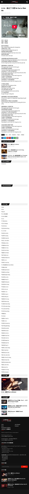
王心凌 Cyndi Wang (5, 308)
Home (2, 5)
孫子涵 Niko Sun (5, 255)
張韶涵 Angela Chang (6, 274)
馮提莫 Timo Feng (5, 369)
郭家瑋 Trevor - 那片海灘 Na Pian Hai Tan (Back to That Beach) (16, 479)
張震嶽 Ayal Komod (5, 269)
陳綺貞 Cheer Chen (5, 359)
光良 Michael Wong (5, 228)
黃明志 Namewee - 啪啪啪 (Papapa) (15, 411)
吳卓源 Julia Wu (5, 233)
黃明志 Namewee (5, 372)
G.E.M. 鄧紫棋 (4, 216)
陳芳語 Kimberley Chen (6, 362)
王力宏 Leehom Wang (6, 306)
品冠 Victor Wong (5, 250)
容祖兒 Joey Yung (5, 262)
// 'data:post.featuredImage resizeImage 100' (4, 402)
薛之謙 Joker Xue (5, 337)
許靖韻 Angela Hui (5, 340)
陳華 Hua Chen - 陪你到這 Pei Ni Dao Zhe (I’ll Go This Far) (17, 485)
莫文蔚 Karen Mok (5, 328)
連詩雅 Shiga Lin (5, 345)
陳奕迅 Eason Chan (5, 352)
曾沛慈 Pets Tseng (5, 284)
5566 (3, 207)
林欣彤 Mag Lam (5, 296)
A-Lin (6, 134)
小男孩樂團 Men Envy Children (7, 264)
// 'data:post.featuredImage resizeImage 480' (10, 384)
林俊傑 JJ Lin (4, 291)
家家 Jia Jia (4, 260)
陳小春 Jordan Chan (6, 355)
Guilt (10, 134)
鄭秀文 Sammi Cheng (6, 347)
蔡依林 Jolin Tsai (5, 333)
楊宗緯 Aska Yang (5, 301)
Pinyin (18, 134)
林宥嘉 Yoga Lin (5, 294)
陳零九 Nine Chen (5, 364)
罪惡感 (5, 5)
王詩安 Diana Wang (5, 311)
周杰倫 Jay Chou (5, 243)
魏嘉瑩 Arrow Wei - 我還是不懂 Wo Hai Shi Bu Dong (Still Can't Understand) (17, 406)
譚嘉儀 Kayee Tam (5, 342)
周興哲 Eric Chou (5, 247)
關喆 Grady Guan (5, 350)
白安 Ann (3, 316)
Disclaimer (17, 426)
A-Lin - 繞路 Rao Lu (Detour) (13, 144)
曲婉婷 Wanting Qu (5, 281)
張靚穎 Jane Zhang (5, 272)
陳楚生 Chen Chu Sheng (6, 357)
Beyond (3, 211)
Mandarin (14, 134)
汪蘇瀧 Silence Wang (6, 303)
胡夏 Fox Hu (4, 320)
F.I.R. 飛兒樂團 (5, 214)
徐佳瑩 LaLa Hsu (5, 277)
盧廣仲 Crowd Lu (5, 318)
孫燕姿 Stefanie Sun (6, 257)
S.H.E (3, 218)
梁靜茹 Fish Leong (5, 299)
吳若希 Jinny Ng (5, 235)
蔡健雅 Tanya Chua (5, 335)
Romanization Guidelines (5, 427)
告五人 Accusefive (5, 240)
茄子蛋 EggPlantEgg (6, 325)
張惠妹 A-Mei (4, 267)
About (2, 426)
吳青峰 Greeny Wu (5, 238)
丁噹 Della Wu (4, 221)
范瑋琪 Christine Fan (6, 323)
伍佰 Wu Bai (4, 225)
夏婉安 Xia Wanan (5, 252)
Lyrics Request (17, 424)
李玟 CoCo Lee (5, 289)
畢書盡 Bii (4, 313)
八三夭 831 (4, 230)
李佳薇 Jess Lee (5, 286)
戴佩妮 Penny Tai (5, 279)
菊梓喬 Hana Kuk (5, 330)
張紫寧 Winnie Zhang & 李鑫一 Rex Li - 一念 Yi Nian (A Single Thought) (18, 401)
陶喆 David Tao (5, 367)
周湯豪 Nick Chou (5, 245)
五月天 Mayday (5, 223)
